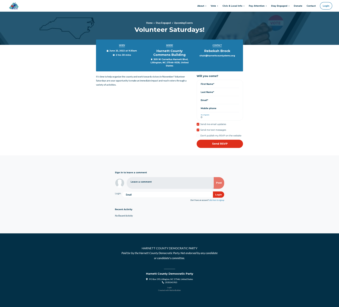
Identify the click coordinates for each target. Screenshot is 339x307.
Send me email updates (213, 124)
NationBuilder (175, 290)
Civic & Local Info (232, 6)
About (201, 6)
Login (326, 6)
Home (149, 22)
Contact (311, 6)
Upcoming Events (183, 22)
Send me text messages (213, 130)
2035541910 (171, 282)
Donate (298, 6)
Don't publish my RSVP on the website (220, 135)
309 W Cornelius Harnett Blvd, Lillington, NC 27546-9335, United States (170, 62)
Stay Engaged (279, 6)
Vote (214, 6)
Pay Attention (257, 6)
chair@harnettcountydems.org (217, 55)
